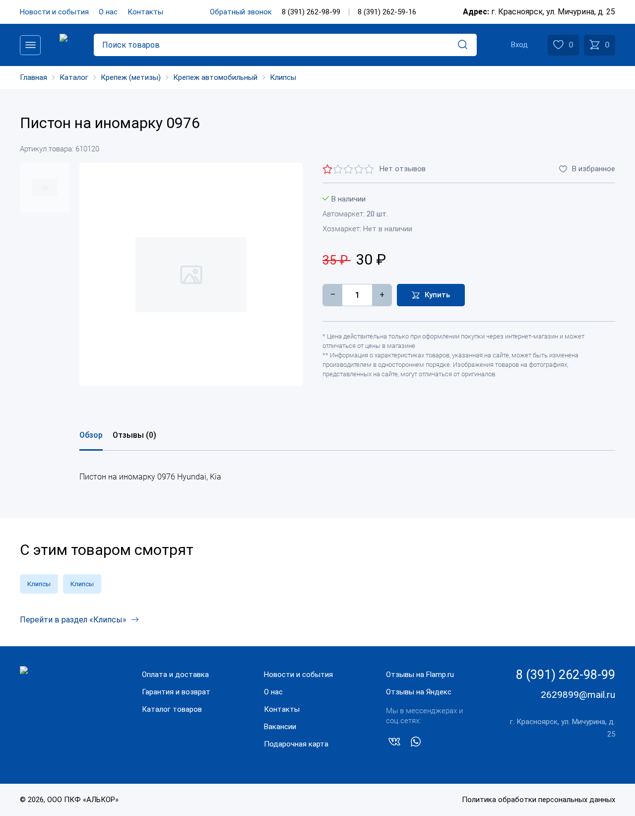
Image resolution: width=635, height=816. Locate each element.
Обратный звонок (241, 11)
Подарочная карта (296, 744)
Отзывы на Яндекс (418, 691)
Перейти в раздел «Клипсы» (73, 619)
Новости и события (54, 11)
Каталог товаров (172, 709)
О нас (108, 11)
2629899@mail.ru (578, 694)
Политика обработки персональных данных (538, 799)
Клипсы (39, 584)
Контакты (145, 11)
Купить (437, 294)
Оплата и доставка (175, 674)
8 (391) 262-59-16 (387, 11)
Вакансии (280, 726)
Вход (519, 44)
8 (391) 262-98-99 (311, 11)
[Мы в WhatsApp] (416, 743)
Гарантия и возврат (176, 691)
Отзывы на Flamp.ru (420, 674)
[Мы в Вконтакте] (394, 743)
